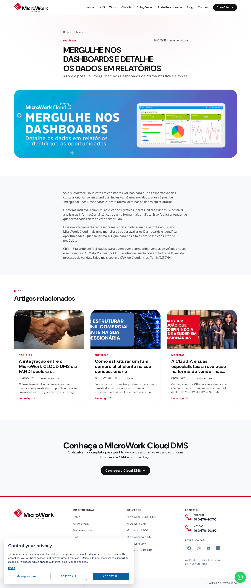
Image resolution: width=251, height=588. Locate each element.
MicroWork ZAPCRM (139, 537)
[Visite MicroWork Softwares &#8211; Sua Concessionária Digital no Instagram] (199, 548)
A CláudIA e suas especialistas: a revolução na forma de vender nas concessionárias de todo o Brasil (199, 371)
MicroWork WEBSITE (139, 550)
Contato (203, 7)
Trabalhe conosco (170, 7)
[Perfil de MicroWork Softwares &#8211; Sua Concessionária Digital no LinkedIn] (218, 548)
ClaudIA (126, 7)
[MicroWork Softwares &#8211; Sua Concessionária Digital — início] (31, 7)
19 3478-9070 (205, 519)
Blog (190, 7)
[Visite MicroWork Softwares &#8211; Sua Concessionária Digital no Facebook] (189, 548)
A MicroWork (107, 7)
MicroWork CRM (136, 523)
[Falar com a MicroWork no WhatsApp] (240, 577)
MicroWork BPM (136, 543)
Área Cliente (225, 7)
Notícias (78, 32)
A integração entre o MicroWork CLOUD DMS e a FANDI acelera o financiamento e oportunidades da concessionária (48, 374)
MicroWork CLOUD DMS (141, 517)
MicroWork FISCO (137, 530)
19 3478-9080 (205, 531)
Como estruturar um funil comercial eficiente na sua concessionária (123, 366)
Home (90, 7)
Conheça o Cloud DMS (123, 471)
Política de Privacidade (222, 583)
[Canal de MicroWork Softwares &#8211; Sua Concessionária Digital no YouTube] (208, 548)
